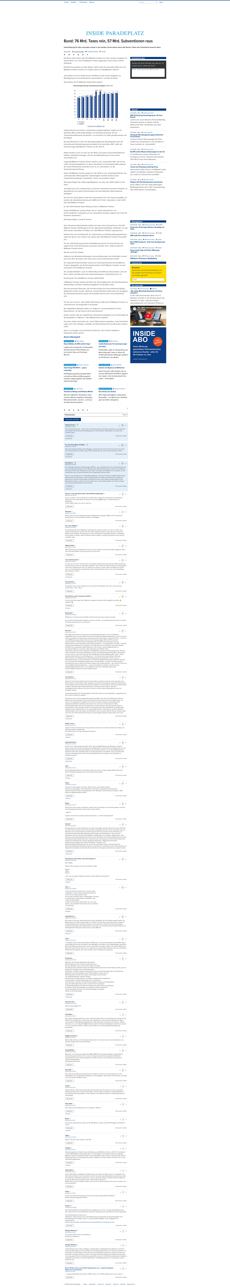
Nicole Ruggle (79, 52)
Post (152, 66)
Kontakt (122, 1284)
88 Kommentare (150, 239)
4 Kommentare (147, 132)
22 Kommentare (148, 164)
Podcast (154, 289)
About (91, 2)
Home (66, 2)
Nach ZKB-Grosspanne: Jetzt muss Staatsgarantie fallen (147, 243)
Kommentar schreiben (72, 419)
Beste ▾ (125, 415)
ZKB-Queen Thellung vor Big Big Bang (143, 258)
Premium (116, 1284)
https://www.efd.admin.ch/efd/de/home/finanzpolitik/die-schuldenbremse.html (90, 1222)
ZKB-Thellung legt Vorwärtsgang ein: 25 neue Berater (146, 116)
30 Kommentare (148, 149)
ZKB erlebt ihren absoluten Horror (142, 235)
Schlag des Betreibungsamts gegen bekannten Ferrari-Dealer (146, 136)
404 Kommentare (149, 225)
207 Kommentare (149, 233)
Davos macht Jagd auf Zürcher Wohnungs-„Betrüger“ (145, 251)
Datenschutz (131, 1284)
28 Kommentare (149, 180)
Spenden (108, 1284)
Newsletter (92, 1284)
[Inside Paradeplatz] (115, 35)
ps (140, 180)
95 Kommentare (149, 256)
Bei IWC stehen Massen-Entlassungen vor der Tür (147, 152)
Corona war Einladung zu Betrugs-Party (144, 167)
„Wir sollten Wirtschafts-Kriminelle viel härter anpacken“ (146, 292)
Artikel (73, 2)
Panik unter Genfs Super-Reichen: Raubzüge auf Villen (147, 228)
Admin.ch (100, 126)
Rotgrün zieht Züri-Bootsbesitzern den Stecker (146, 182)
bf (140, 164)
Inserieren (101, 1284)
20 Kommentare (148, 113)
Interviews (83, 2)
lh (139, 113)
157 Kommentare (149, 248)
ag (141, 239)
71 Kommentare (92, 52)
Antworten (69, 436)
